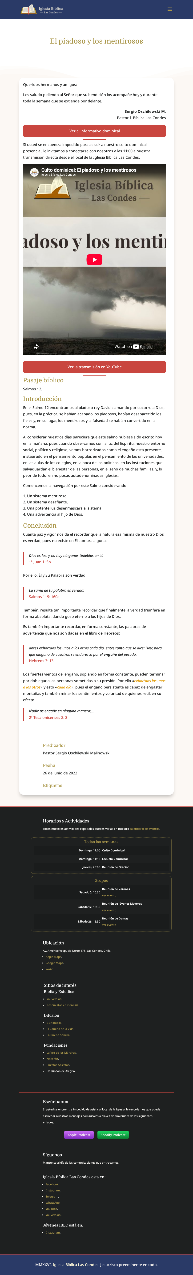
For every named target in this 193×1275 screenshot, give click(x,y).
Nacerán (52, 1059)
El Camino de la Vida (60, 1029)
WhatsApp (53, 1203)
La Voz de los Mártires (61, 1053)
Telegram (52, 1196)
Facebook (52, 1184)
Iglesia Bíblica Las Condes (75, 1264)
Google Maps (54, 963)
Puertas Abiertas (58, 1065)
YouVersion (54, 999)
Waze (49, 969)
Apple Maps (53, 957)
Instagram (53, 1190)
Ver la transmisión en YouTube (95, 366)
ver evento (109, 895)
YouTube (51, 1209)
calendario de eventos (144, 829)
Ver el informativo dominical (94, 131)
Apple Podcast (79, 1135)
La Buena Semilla (58, 1035)
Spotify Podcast (113, 1135)
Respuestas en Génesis (62, 1005)
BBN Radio (54, 1023)
